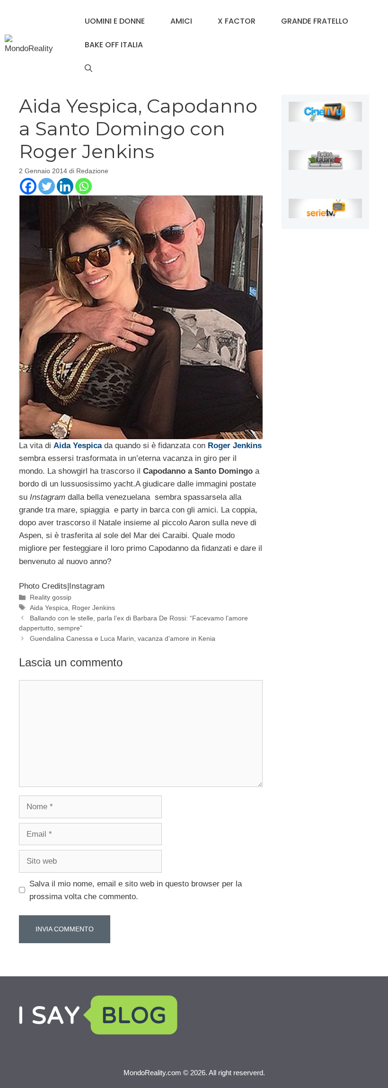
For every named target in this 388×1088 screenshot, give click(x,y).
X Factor (237, 21)
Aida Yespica (49, 607)
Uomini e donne (115, 21)
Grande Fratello (314, 21)
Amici (181, 21)
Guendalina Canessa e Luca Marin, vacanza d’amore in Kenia (122, 638)
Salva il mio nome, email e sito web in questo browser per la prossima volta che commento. (135, 890)
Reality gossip (50, 597)
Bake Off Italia (114, 44)
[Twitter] (46, 186)
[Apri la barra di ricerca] (88, 68)
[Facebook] (28, 186)
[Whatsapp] (83, 186)
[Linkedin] (65, 186)
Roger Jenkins (93, 607)
